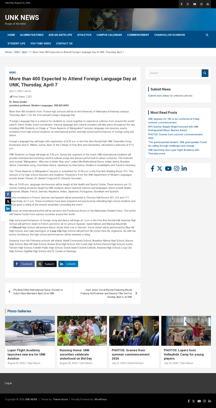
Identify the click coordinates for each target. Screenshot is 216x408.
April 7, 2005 (15, 91)
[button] (7, 215)
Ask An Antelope (60, 34)
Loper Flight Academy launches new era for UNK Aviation (27, 354)
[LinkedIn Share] (8, 209)
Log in (8, 383)
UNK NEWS (22, 18)
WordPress (100, 399)
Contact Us (64, 43)
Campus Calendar (109, 34)
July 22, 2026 (171, 363)
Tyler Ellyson (33, 363)
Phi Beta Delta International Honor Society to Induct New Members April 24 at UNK (38, 291)
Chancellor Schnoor (169, 34)
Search (205, 73)
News (12, 72)
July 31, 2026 (119, 363)
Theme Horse (60, 399)
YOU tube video (40, 43)
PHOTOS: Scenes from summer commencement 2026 (131, 354)
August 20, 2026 (16, 363)
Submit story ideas (158, 95)
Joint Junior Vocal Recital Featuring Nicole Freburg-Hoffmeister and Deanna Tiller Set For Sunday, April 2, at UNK (106, 293)
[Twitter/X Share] (8, 201)
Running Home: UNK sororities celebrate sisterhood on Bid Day (76, 354)
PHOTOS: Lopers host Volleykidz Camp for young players (184, 354)
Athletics (84, 34)
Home (11, 34)
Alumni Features (32, 34)
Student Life (16, 43)
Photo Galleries (19, 311)
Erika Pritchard (135, 363)
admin (27, 91)
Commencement (138, 34)
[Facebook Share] (8, 194)
